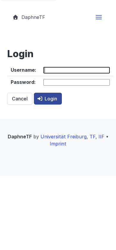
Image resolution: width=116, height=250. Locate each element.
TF (92, 137)
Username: (23, 70)
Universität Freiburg (63, 137)
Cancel (20, 99)
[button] (99, 17)
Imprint (58, 144)
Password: (23, 82)
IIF (101, 137)
